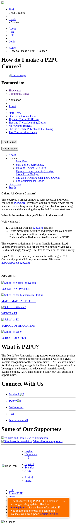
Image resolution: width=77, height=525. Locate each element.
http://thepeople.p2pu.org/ (15, 262)
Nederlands (31, 454)
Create (12, 19)
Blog (11, 31)
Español (29, 464)
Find (11, 9)
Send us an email (18, 420)
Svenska (29, 467)
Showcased (15, 90)
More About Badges (20, 125)
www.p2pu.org (19, 507)
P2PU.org (19, 202)
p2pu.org (38, 227)
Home (12, 47)
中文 (27, 457)
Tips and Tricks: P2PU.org (24, 119)
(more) (28, 480)
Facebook (14, 394)
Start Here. (15, 112)
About (12, 28)
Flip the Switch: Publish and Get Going (31, 129)
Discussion (15, 184)
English (29, 451)
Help (11, 35)
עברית (28, 470)
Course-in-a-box (49, 513)
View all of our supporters (47, 441)
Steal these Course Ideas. (23, 116)
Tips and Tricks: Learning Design (27, 122)
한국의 (29, 477)
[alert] (38, 507)
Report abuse (10, 148)
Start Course (9, 142)
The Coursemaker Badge (23, 132)
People (12, 187)
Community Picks (19, 93)
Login (12, 41)
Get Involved (16, 407)
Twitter (13, 400)
